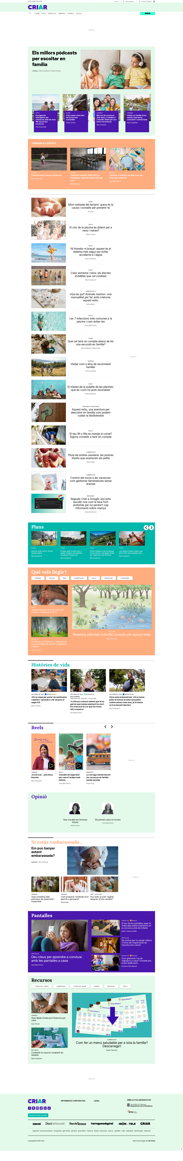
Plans (37, 13)
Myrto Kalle (91, 462)
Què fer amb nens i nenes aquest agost (42, 552)
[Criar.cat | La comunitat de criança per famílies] (37, 7)
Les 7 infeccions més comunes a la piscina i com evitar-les (90, 320)
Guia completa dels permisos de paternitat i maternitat (42, 899)
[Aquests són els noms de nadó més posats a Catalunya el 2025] (49, 595)
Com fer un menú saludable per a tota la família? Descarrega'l (112, 1044)
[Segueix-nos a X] (33, 1109)
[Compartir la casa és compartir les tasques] (49, 1038)
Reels (37, 727)
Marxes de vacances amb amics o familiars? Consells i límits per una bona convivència (106, 118)
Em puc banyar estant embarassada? (43, 852)
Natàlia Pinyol (75, 184)
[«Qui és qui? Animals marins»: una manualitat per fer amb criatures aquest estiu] (48, 298)
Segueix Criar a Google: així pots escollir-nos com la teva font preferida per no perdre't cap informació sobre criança (91, 503)
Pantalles (52, 13)
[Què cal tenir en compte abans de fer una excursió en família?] (48, 344)
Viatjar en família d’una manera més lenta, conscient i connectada (137, 117)
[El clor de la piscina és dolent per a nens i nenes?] (48, 230)
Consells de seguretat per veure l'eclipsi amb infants (69, 777)
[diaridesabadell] (55, 1124)
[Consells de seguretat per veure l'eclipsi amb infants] (71, 752)
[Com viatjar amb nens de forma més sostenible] (76, 107)
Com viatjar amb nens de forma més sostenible (75, 117)
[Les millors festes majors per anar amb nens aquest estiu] (132, 538)
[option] (49, 165)
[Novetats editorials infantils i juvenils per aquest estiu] (112, 607)
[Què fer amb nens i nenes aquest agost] (44, 538)
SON (64, 578)
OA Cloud (151, 1141)
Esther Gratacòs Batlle (129, 931)
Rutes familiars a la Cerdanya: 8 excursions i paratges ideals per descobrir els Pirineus (102, 553)
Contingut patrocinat (90, 406)
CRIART (97, 986)
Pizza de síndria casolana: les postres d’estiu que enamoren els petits (90, 456)
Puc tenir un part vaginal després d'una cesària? (102, 898)
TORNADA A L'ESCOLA (43, 143)
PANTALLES (109, 578)
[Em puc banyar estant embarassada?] (92, 860)
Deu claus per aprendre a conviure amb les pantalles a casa (56, 958)
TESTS (125, 986)
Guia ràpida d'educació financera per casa (48, 1019)
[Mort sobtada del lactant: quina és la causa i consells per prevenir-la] (48, 207)
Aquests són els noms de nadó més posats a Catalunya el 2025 (47, 611)
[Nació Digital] (48, 8)
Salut (91, 224)
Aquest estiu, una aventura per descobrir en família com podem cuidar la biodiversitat (90, 412)
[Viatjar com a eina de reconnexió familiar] (48, 366)
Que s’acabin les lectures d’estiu (75, 821)
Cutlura (112, 631)
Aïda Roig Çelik (41, 127)
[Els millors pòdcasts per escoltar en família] (116, 69)
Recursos (90, 495)
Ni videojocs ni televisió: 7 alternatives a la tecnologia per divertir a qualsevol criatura (49, 644)
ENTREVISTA (90, 694)
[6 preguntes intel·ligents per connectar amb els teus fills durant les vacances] (45, 107)
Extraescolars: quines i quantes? (46, 175)
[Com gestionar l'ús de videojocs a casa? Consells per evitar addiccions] (106, 963)
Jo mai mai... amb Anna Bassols (42, 776)
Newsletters (130, 1)
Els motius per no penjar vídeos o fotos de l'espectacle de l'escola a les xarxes (137, 942)
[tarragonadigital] (102, 1124)
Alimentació (90, 452)
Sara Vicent (35, 1024)
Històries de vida (50, 664)
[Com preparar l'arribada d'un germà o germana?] (75, 884)
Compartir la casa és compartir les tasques (47, 1053)
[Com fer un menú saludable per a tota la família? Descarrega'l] (112, 1015)
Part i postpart (96, 894)
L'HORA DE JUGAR (79, 986)
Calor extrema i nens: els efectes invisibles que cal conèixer (91, 274)
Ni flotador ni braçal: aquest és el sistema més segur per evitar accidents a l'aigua (91, 251)
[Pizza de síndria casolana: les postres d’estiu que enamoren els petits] (48, 458)
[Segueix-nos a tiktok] (49, 1109)
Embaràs (61, 13)
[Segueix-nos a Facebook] (29, 1109)
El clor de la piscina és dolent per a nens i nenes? (90, 229)
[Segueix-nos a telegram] (41, 1109)
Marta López (75, 825)
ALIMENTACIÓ (79, 578)
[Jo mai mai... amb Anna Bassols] (43, 752)
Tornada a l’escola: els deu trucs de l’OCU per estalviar (125, 176)
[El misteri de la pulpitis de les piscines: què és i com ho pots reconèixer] (48, 389)
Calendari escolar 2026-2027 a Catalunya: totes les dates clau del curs (86, 178)
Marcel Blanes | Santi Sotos (90, 348)
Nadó (91, 201)
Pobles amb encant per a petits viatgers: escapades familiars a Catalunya (71, 553)
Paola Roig (90, 783)
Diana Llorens (71, 122)
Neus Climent (35, 706)
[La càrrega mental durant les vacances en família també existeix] (98, 752)
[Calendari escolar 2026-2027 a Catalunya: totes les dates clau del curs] (88, 159)
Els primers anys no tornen (108, 819)
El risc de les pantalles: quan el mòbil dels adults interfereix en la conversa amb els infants (136, 925)
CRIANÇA (38, 578)
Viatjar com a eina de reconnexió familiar (91, 365)
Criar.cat (91, 211)
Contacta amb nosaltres (38, 1115)
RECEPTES (111, 986)
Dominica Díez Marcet (129, 966)
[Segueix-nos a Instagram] (37, 1109)
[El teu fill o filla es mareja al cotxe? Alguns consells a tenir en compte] (48, 435)
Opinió (39, 796)
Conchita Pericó (107, 823)
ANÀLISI (134, 920)
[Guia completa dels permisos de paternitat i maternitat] (45, 884)
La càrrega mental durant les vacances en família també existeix (98, 777)
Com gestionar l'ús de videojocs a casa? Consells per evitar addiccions (136, 960)
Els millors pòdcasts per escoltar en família (54, 58)
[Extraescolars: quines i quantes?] (49, 159)
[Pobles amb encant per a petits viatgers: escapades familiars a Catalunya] (73, 538)
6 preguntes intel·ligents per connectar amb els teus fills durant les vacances (46, 119)
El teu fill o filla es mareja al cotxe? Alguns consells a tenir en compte (91, 435)
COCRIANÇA (125, 578)
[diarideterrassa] (77, 1124)
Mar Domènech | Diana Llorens (50, 71)
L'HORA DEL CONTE (42, 986)
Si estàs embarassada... (57, 842)
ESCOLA (52, 578)
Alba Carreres (101, 124)
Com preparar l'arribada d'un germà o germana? (75, 898)
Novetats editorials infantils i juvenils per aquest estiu (112, 634)
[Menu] (29, 13)
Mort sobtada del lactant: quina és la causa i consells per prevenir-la (90, 206)
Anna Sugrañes (132, 122)
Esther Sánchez (111, 1050)
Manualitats (91, 291)
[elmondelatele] (127, 1124)
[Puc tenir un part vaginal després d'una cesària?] (104, 884)
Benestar (89, 772)
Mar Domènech (36, 178)
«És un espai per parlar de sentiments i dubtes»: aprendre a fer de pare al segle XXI (49, 700)
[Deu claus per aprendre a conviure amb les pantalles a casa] (59, 935)
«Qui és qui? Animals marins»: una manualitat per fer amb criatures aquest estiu (91, 297)
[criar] (145, 1124)
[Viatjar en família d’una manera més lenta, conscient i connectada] (137, 107)
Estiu (44, 13)
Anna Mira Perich (115, 181)
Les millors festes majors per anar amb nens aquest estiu (131, 552)
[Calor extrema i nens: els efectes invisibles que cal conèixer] (48, 275)
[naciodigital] (37, 1124)
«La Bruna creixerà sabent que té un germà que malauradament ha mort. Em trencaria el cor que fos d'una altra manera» (87, 705)
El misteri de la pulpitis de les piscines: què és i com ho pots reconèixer (91, 388)
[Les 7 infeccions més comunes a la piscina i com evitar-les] (48, 321)
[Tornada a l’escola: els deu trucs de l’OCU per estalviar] (127, 159)
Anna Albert (91, 304)
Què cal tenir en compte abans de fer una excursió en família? (91, 343)
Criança (70, 13)
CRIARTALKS (61, 986)
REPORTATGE (51, 694)
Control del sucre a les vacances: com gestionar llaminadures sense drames (91, 480)
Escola (79, 13)
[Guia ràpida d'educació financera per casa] (49, 1003)
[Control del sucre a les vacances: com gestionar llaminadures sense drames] (48, 480)
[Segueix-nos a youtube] (45, 1109)
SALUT (94, 578)
